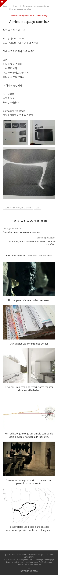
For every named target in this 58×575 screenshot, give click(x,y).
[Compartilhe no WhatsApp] (35, 220)
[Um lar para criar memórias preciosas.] (29, 279)
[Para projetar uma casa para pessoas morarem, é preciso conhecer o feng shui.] (29, 505)
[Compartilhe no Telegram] (38, 220)
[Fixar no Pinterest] (18, 220)
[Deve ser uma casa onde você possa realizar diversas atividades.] (29, 365)
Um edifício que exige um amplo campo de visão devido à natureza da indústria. (29, 435)
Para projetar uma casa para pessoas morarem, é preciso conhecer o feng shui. (29, 528)
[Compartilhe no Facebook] (12, 220)
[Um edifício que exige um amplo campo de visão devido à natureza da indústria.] (29, 412)
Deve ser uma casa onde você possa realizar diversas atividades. (29, 388)
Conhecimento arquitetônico (36, 5)
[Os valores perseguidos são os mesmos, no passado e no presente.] (29, 459)
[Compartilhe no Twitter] (15, 220)
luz (37, 208)
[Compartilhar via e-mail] (45, 220)
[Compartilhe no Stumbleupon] (31, 220)
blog (15, 5)
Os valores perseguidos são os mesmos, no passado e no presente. (29, 481)
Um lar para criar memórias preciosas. (29, 300)
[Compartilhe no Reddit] (28, 220)
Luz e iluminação (42, 16)
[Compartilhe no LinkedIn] (22, 220)
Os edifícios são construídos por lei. (29, 343)
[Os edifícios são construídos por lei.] (29, 322)
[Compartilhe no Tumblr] (24, 220)
